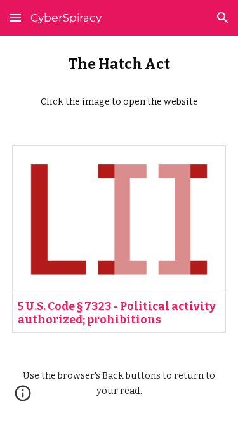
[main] (119, 83)
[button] (15, 17)
